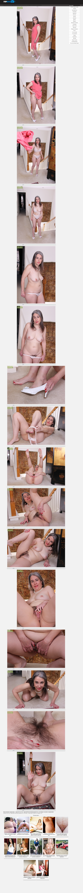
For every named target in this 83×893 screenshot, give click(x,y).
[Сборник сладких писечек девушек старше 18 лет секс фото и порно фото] (10, 825)
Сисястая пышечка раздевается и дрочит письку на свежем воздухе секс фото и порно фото (36, 856)
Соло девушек (74, 33)
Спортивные (74, 36)
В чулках (74, 14)
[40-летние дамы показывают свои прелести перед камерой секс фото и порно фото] (49, 846)
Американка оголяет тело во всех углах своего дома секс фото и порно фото (62, 856)
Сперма (74, 35)
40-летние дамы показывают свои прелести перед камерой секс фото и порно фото (49, 856)
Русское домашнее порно (74, 43)
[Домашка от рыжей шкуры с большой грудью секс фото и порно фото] (49, 825)
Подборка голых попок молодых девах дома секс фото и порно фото (23, 834)
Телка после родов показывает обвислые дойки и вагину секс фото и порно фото (42, 878)
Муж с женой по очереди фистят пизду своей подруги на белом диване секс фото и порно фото (36, 834)
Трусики (74, 38)
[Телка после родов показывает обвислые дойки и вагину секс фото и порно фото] (42, 868)
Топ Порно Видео (74, 41)
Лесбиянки (74, 24)
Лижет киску (74, 25)
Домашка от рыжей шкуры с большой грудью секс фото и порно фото (49, 834)
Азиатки (74, 8)
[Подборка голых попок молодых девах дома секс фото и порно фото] (23, 825)
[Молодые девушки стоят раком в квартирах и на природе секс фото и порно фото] (29, 868)
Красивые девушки (74, 22)
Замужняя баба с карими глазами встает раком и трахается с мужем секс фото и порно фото (23, 856)
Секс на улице (74, 32)
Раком (74, 30)
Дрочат (74, 19)
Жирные (74, 21)
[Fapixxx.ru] (10, 2)
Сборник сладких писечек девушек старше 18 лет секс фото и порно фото (10, 834)
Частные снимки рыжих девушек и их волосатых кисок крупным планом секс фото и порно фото (62, 834)
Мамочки (74, 27)
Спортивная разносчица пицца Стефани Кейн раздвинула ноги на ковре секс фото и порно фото (10, 856)
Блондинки (74, 11)
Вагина (74, 16)
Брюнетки (74, 13)
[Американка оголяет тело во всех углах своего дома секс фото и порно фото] (62, 846)
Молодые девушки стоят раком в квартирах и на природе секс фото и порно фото (29, 878)
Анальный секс (74, 10)
